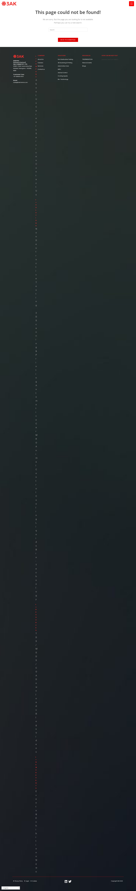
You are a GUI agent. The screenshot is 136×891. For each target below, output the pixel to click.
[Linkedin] (66, 881)
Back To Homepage (68, 40)
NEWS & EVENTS (36, 775)
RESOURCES (36, 620)
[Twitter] (69, 881)
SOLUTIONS (36, 215)
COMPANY (36, 69)
